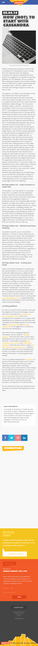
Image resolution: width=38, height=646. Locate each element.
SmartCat (29, 359)
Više (19, 597)
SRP (3, 2)
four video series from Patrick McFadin (18, 346)
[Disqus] (19, 479)
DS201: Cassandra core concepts (16, 342)
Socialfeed (9, 534)
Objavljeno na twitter (16, 554)
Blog (17, 545)
